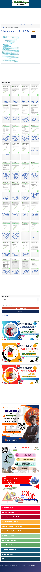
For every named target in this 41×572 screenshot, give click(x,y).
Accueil (1, 565)
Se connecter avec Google (20, 308)
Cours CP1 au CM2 (8, 512)
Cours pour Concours (9, 540)
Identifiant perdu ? (5, 315)
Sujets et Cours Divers (9, 549)
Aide (10, 567)
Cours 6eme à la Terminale (10, 521)
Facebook (14, 567)
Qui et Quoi (33, 565)
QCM (3, 559)
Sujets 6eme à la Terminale (11, 517)
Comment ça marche (20, 565)
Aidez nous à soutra (4, 567)
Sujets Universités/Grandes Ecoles (12, 526)
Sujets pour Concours (9, 535)
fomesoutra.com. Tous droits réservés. (22, 568)
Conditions (28, 565)
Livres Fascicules (7, 545)
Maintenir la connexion (7, 305)
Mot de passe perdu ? (6, 314)
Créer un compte (5, 316)
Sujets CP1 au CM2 (8, 507)
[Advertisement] (20, 15)
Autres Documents (7, 554)
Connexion (20, 311)
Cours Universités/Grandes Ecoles (12, 531)
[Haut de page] (39, 570)
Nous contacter (12, 565)
